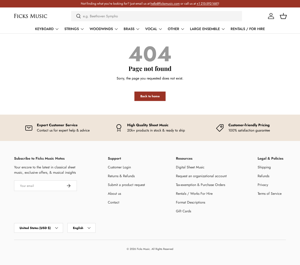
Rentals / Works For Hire (194, 193)
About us (114, 193)
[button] (283, 16)
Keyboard (44, 28)
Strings (71, 28)
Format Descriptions (190, 202)
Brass (129, 28)
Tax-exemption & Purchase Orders (200, 184)
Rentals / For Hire (248, 28)
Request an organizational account (201, 175)
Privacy (263, 184)
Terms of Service (270, 193)
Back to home (150, 96)
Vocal (151, 28)
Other (173, 28)
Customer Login (119, 167)
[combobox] (156, 16)
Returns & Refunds (121, 175)
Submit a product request (126, 184)
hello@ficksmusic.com (165, 3)
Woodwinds (101, 28)
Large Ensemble (205, 28)
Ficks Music (143, 249)
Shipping (264, 167)
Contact (113, 202)
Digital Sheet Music (190, 167)
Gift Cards (183, 211)
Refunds (263, 175)
